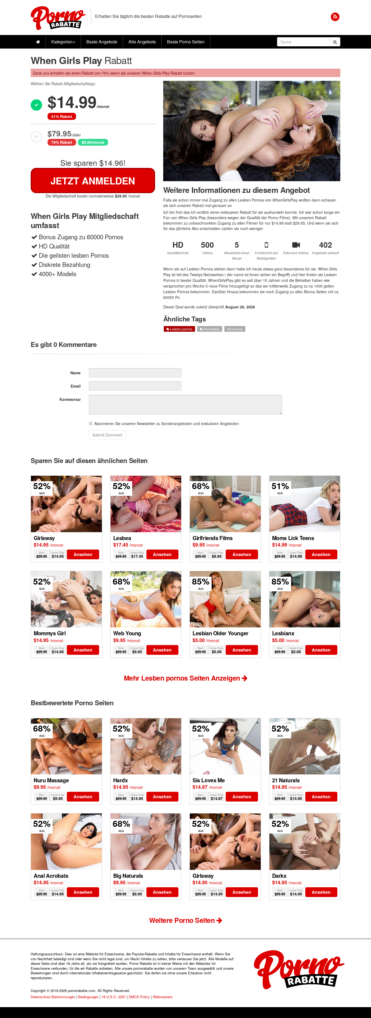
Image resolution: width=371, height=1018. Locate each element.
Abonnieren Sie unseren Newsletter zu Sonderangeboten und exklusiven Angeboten (166, 423)
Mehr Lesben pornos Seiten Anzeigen (183, 678)
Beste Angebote (101, 42)
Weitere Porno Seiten (182, 920)
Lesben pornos (180, 329)
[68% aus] (225, 503)
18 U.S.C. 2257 (114, 996)
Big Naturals (128, 875)
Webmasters (163, 996)
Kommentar (70, 399)
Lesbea (122, 538)
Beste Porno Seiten (186, 42)
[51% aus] (304, 503)
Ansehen (83, 554)
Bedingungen (88, 996)
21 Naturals (286, 780)
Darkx (279, 875)
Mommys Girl (50, 633)
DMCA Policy (139, 996)
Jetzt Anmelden (93, 180)
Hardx (120, 780)
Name (75, 372)
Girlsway (44, 538)
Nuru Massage (51, 780)
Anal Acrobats (51, 875)
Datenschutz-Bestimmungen (53, 996)
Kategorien (62, 42)
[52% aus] (66, 503)
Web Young (127, 633)
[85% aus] (225, 598)
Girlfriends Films (212, 538)
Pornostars (211, 329)
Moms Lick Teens (293, 538)
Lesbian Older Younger (221, 633)
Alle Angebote (142, 42)
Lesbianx (283, 633)
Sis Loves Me (209, 780)
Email (76, 386)
